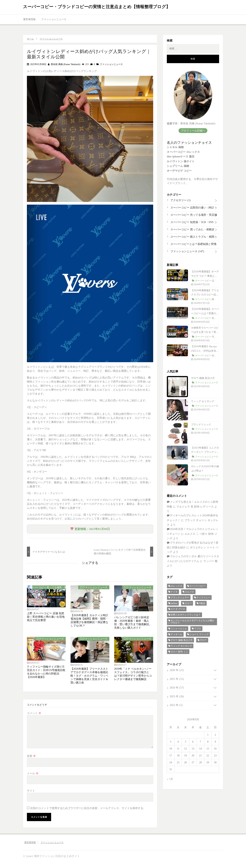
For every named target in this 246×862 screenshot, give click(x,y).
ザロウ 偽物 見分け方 (203, 378)
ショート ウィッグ (199, 634)
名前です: (173, 123)
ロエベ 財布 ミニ (179, 651)
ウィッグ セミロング (202, 401)
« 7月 (170, 779)
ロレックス (176, 586)
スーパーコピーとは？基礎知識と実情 (193, 245)
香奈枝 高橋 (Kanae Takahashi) (65, 64)
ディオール (176, 634)
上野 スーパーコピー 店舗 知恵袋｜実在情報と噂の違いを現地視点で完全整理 (46, 617)
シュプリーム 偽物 (178, 165)
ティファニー (203, 597)
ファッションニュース (53, 19)
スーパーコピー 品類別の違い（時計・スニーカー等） (193, 208)
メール (32, 773)
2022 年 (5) (176, 705)
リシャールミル (179, 628)
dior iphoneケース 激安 (180, 156)
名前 (31, 756)
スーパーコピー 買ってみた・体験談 (192, 230)
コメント (34, 713)
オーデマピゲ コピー (179, 170)
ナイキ (174, 591)
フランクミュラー (180, 597)
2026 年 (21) (177, 670)
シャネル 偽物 (175, 147)
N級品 (202, 603)
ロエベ (188, 603)
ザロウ (203, 640)
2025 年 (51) (177, 679)
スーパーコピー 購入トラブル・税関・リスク (193, 237)
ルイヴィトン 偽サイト (180, 161)
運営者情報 (29, 19)
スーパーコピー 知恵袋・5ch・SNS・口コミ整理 (193, 223)
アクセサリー (180, 200)
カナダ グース (178, 609)
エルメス (189, 591)
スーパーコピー (197, 586)
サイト (31, 790)
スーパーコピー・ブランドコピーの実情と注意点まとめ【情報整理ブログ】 (96, 6)
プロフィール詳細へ (193, 130)
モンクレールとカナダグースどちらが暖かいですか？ (191, 621)
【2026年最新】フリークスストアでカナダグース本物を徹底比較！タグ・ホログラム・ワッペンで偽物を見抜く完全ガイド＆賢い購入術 (89, 675)
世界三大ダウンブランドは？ (186, 614)
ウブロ (197, 628)
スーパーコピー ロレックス (183, 151)
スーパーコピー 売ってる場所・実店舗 (49, 587)
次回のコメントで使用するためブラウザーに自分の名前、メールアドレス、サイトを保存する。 (88, 808)
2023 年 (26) (177, 696)
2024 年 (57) (177, 687)
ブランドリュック (201, 424)
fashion (174, 603)
